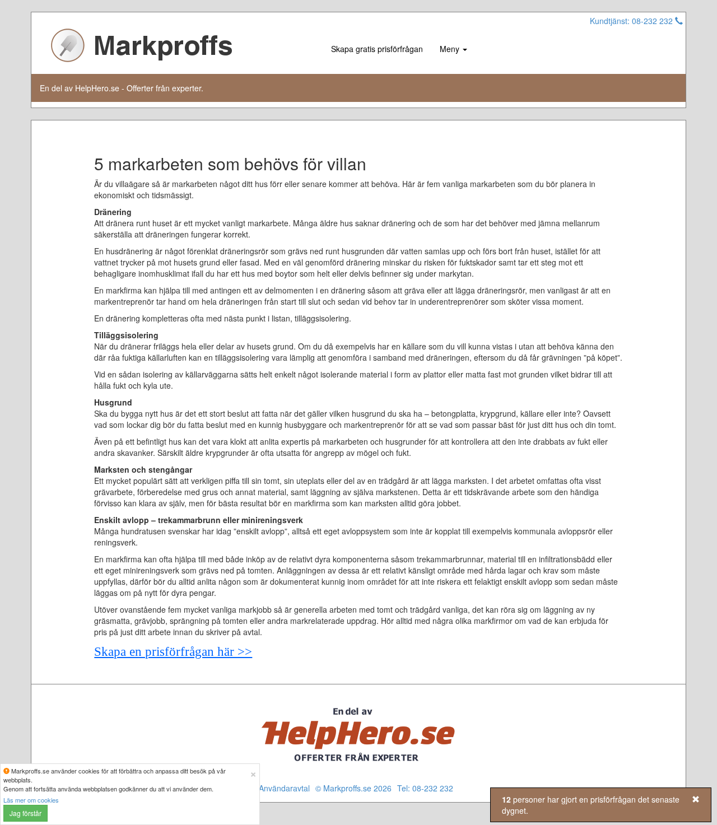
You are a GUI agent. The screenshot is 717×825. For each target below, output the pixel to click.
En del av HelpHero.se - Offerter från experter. (121, 88)
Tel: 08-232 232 (425, 788)
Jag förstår (25, 813)
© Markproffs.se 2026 (353, 788)
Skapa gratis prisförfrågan (377, 48)
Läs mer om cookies (31, 799)
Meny (451, 48)
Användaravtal (284, 788)
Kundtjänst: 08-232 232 (632, 20)
